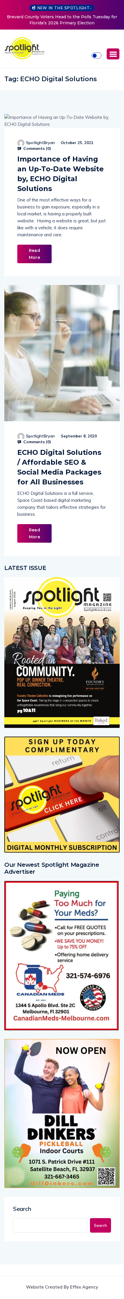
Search (22, 1208)
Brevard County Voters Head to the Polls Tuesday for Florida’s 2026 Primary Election (62, 20)
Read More (34, 254)
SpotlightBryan (40, 142)
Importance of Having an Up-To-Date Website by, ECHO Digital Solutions (60, 174)
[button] (113, 53)
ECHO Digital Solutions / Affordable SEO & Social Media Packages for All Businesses (59, 467)
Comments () (36, 148)
